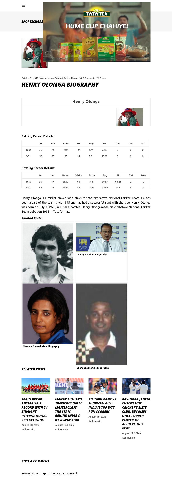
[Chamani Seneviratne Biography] (48, 312)
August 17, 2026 (131, 433)
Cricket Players (71, 78)
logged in (45, 473)
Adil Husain (28, 429)
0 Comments (89, 78)
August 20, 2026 (30, 425)
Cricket (59, 78)
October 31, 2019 (30, 78)
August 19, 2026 (64, 425)
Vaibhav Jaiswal (47, 78)
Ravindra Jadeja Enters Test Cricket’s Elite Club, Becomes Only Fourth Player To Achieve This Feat (136, 413)
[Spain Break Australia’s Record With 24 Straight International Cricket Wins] (36, 386)
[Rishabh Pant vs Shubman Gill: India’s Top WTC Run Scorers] (103, 386)
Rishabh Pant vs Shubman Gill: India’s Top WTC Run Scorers (102, 405)
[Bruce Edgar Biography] (48, 251)
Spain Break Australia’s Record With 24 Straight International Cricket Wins (35, 409)
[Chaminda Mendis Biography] (101, 312)
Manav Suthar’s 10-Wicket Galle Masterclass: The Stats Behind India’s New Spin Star (68, 409)
